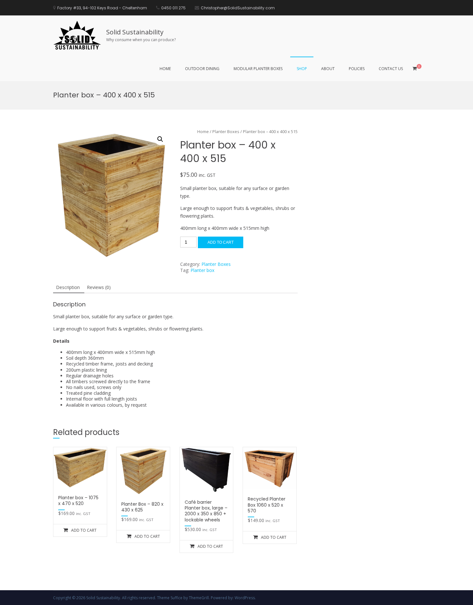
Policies (357, 68)
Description (68, 287)
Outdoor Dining (202, 68)
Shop (302, 68)
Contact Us (391, 68)
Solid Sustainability (134, 32)
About (328, 68)
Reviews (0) (99, 287)
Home (165, 68)
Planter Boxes (216, 264)
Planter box (202, 270)
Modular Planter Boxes (258, 68)
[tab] (67, 287)
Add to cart (221, 242)
